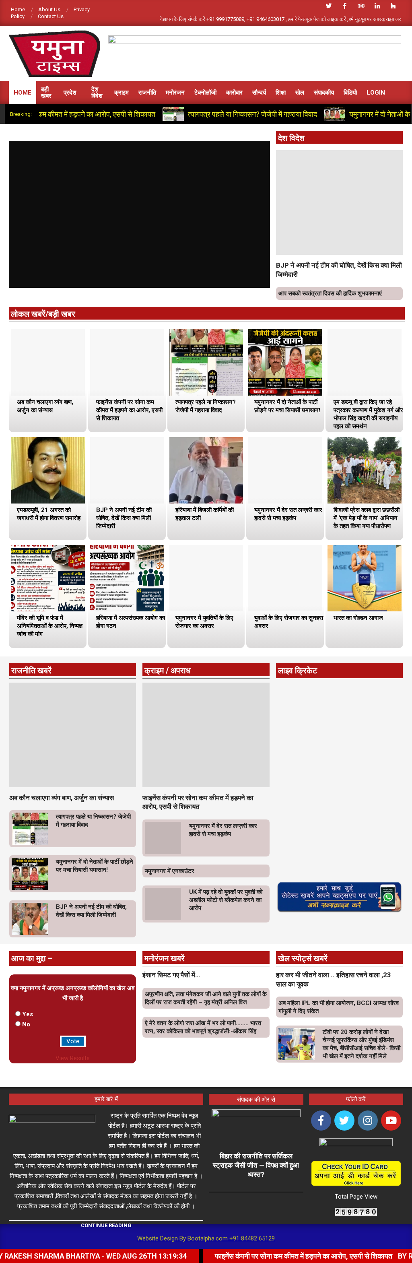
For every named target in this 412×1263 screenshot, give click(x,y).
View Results (73, 1058)
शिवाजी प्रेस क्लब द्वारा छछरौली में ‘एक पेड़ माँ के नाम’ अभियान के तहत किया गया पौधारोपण (367, 518)
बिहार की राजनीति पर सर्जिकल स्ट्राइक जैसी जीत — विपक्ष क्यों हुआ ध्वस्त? (256, 1165)
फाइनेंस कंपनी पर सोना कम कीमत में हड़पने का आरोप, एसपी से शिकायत (129, 410)
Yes (27, 1014)
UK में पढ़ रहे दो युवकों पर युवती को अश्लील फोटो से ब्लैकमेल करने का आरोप (225, 900)
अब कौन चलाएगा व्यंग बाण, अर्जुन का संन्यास (61, 798)
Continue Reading (106, 1225)
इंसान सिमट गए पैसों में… (171, 975)
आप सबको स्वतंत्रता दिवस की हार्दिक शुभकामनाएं (330, 293)
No (26, 1024)
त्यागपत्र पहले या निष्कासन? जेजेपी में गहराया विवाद (221, 114)
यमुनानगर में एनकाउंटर (169, 871)
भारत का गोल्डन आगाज (358, 617)
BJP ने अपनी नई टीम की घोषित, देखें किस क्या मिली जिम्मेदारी (124, 518)
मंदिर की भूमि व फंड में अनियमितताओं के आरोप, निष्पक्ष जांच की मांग (49, 626)
